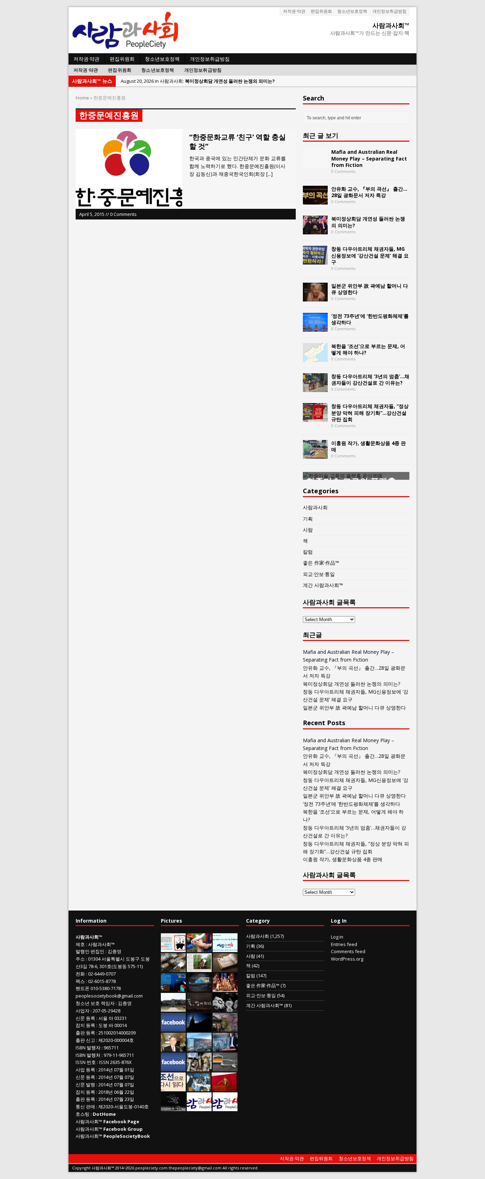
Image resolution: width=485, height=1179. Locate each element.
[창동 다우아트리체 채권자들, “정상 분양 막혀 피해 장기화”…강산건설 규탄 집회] (315, 417)
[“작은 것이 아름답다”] (225, 968)
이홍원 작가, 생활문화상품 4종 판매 (368, 446)
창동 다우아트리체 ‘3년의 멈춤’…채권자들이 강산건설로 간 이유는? (370, 379)
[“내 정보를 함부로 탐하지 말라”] (225, 1067)
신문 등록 (85, 1018)
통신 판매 (85, 1106)
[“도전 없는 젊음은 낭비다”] (199, 948)
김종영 (114, 951)
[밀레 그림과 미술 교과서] (199, 1067)
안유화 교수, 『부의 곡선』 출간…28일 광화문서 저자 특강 (369, 192)
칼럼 (308, 551)
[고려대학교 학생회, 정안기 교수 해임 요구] (173, 1008)
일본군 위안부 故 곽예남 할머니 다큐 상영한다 (369, 288)
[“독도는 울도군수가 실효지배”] (225, 1028)
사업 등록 (85, 1069)
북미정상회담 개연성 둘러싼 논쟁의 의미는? (368, 221)
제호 (80, 944)
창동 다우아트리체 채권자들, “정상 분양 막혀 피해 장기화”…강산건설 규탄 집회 (370, 412)
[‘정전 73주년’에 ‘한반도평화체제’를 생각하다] (315, 327)
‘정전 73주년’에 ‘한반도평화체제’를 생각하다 (370, 319)
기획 (308, 518)
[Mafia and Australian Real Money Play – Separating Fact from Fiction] (315, 163)
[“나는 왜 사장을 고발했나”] (173, 1047)
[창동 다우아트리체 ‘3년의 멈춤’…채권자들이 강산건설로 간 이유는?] (315, 387)
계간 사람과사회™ (323, 585)
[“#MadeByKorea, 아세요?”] (173, 1028)
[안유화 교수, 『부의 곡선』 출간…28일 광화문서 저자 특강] (315, 200)
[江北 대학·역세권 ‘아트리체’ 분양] (199, 1047)
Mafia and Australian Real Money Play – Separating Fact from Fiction (369, 158)
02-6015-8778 (102, 981)
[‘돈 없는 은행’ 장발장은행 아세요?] (173, 948)
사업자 (82, 1010)
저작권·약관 (294, 11)
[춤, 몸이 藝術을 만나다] (173, 1107)
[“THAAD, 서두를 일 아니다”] (173, 968)
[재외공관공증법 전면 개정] (225, 1107)
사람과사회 (315, 507)
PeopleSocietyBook (126, 1136)
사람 (308, 529)
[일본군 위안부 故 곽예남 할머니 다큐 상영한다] (315, 297)
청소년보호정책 (352, 11)
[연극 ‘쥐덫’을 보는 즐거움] (225, 988)
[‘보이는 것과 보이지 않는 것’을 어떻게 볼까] (199, 1028)
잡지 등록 (85, 1025)
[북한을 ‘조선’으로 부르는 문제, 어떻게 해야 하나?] (315, 357)
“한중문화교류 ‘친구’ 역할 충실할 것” (237, 141)
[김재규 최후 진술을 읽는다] (199, 1087)
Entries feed (344, 944)
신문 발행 (85, 1084)
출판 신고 (85, 1040)
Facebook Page (121, 1121)
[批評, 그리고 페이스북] (173, 1067)
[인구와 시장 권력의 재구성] (199, 988)
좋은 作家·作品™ (321, 562)
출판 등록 (85, 1032)
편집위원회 (321, 11)
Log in (337, 937)
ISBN (81, 1047)
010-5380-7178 (106, 988)
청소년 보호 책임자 (95, 1003)
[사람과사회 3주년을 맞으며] (199, 1107)
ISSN (81, 1062)
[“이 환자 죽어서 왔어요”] (225, 1008)
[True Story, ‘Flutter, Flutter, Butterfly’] (173, 988)
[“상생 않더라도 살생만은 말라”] (199, 968)
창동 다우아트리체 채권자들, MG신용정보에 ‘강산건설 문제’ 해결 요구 (370, 255)
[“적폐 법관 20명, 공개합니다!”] (225, 1047)
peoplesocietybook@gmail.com (109, 996)
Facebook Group (123, 1129)
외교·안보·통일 (319, 574)
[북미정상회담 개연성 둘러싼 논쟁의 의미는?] (315, 230)
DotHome (104, 1114)
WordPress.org (347, 959)
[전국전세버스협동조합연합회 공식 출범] (224, 1087)
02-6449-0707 (102, 974)
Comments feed (348, 951)
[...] (269, 173)
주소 (80, 959)
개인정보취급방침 (389, 11)
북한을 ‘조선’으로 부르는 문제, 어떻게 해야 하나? (368, 349)
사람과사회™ (101, 944)
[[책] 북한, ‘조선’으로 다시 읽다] (173, 1087)
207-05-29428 (106, 1010)
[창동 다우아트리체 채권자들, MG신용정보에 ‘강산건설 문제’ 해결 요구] (315, 260)
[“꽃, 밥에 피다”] (199, 1008)
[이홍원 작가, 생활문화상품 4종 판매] (315, 454)
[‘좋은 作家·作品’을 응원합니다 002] (225, 948)
